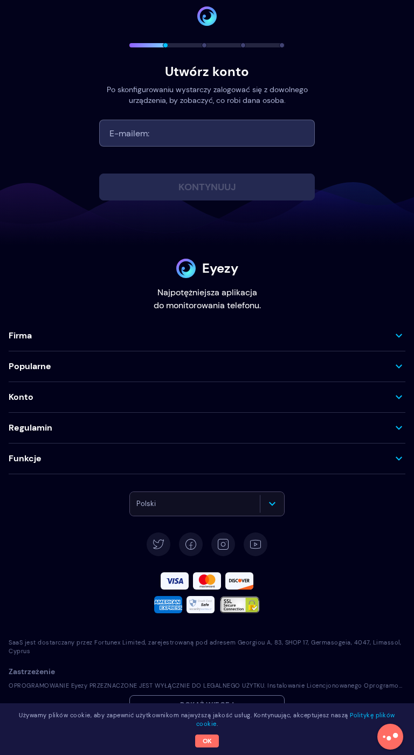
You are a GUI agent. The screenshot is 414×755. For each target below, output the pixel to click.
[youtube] (255, 544)
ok (207, 741)
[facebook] (191, 544)
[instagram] (223, 544)
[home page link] (207, 16)
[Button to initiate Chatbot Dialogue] (390, 737)
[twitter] (158, 544)
